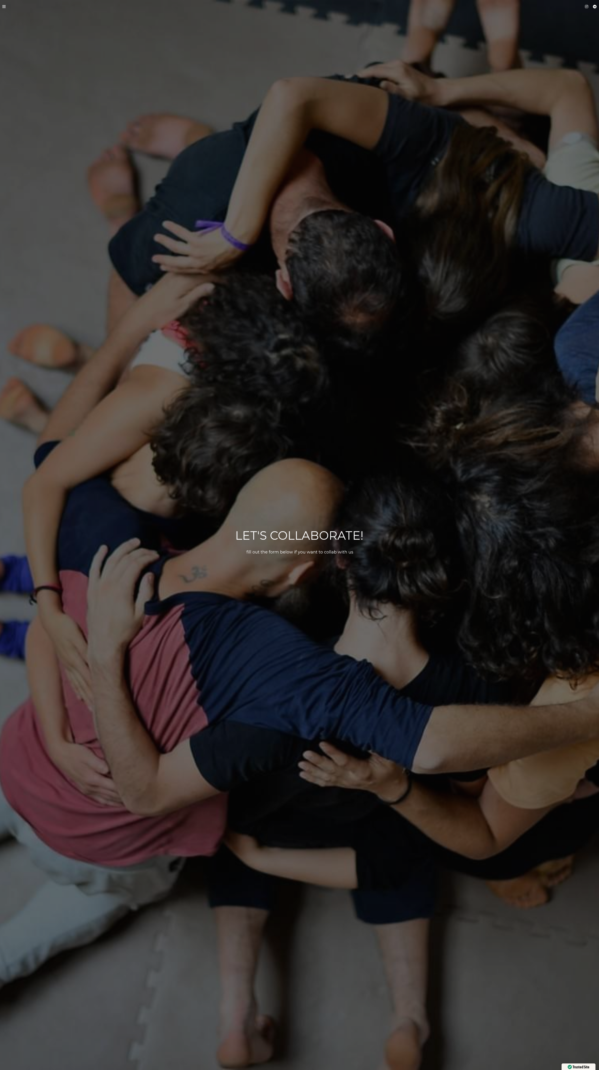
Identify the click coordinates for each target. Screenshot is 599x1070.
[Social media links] (586, 6)
